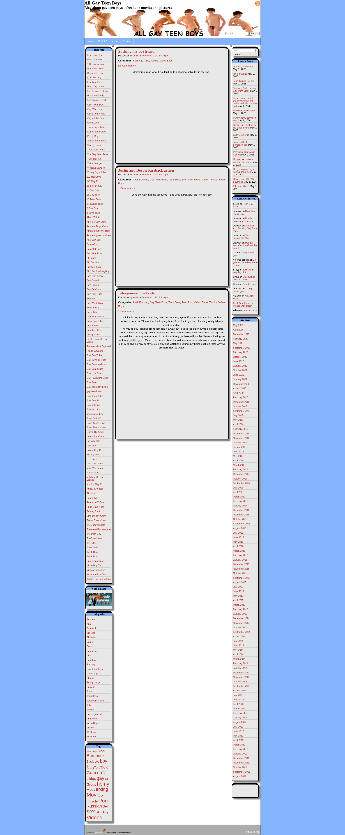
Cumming (91, 651)
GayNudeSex (93, 409)
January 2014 (240, 668)
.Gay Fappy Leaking (97, 91)
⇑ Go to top (252, 832)
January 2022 (240, 365)
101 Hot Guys (94, 176)
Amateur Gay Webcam (98, 231)
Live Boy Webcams (243, 66)
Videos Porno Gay (96, 570)
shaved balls (250, 310)
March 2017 (239, 496)
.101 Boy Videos (95, 64)
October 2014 (240, 627)
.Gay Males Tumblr (97, 100)
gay (100, 778)
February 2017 (240, 501)
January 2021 (240, 379)
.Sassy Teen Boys (96, 140)
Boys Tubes (93, 312)
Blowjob (91, 637)
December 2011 (241, 758)
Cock (89, 646)
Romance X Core (95, 502)
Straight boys (93, 682)
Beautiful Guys (94, 249)
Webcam (91, 736)
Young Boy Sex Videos (99, 579)
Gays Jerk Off (94, 418)
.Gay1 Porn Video (96, 113)
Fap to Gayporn (95, 351)
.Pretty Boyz (93, 136)
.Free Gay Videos (96, 86)
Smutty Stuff (93, 511)
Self (106, 806)
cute (102, 772)
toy (107, 812)
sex (91, 811)
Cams (90, 642)
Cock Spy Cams (241, 303)
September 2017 (241, 483)
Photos (90, 678)
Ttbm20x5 (92, 543)
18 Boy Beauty (94, 185)
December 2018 (241, 433)
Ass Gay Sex (94, 239)
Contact (127, 41)
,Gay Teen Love (95, 59)
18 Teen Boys (94, 199)
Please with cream (242, 305)
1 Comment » (126, 311)
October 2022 (240, 356)
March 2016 (239, 550)
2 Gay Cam (92, 208)
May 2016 (238, 541)
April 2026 (238, 329)
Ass (101, 751)
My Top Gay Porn (96, 484)
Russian (94, 806)
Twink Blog (92, 552)
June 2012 (238, 731)
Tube (89, 705)
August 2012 (239, 722)
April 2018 (238, 460)
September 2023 (241, 348)
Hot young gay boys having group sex (243, 170)
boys (92, 767)
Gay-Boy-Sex (94, 400)
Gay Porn (91, 382)
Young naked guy (242, 290)
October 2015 (240, 573)
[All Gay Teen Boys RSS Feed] (258, 3)
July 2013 (238, 695)
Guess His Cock (95, 432)
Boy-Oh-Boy (93, 307)
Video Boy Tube (95, 565)
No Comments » (127, 65)
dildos (91, 779)
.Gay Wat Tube (94, 109)
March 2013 (239, 708)
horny (103, 784)
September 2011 (241, 771)
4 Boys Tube (93, 213)
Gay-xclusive (93, 405)
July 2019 (238, 415)
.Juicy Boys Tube (96, 127)
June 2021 (238, 374)
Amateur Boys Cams (97, 226)
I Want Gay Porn (95, 450)
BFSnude (91, 258)
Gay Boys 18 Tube (96, 360)
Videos (90, 727)
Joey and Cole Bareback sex (240, 143)
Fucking (91, 664)
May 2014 (238, 650)
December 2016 (241, 510)
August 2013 (239, 690)
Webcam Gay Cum (96, 574)
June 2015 (238, 591)
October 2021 (240, 370)
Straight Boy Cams (96, 516)
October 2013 (240, 681)
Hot (90, 789)
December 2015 (241, 564)
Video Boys (93, 723)
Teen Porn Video (95, 700)
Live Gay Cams (95, 463)
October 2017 (240, 478)
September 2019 (241, 411)
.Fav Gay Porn (94, 82)
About (115, 41)
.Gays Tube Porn (95, 118)
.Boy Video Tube (95, 68)
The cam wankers (96, 525)
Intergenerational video (137, 293)
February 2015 (240, 609)
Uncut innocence (95, 561)
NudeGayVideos (95, 488)
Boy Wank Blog (95, 303)
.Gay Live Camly (95, 95)
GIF (107, 779)
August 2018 (239, 447)
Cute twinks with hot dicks (244, 278)
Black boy (93, 761)
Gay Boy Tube (94, 355)
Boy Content (93, 285)
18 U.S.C (102, 41)
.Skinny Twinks (94, 145)
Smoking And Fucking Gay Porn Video (244, 89)
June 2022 (238, 361)
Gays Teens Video (96, 427)
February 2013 (240, 713)
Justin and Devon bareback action (146, 170)
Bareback (91, 628)
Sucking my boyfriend (136, 51)
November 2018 (241, 438)
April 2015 (238, 600)
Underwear (92, 718)
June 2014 (238, 645)
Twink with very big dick (243, 271)
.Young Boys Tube (96, 172)
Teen (89, 691)
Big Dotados (93, 262)
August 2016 (239, 528)
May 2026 (238, 325)
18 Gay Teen (93, 194)
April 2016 (238, 546)
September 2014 (241, 632)
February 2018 (240, 469)
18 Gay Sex (93, 190)
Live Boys (92, 459)
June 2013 (238, 699)
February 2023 (240, 352)
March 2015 (239, 605)
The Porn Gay (94, 534)
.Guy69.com (93, 122)
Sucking (91, 687)
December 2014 (241, 618)
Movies (95, 795)
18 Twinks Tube (95, 204)
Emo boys (92, 660)
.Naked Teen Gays (96, 131)
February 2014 (240, 663)
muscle (92, 801)
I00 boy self (93, 454)
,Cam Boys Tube (95, 55)
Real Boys (92, 498)
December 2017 (241, 474)
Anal (89, 624)
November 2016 (241, 514)
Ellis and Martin (241, 186)
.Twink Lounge (94, 163)
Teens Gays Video (96, 520)
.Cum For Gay (94, 77)
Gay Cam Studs (95, 369)
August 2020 (239, 388)
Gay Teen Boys (95, 669)
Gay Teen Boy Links (97, 387)
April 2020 (238, 393)
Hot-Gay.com (93, 441)
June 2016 (238, 537)
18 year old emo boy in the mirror (245, 262)
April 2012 (238, 740)
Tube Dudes (93, 547)
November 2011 (241, 762)
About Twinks (94, 217)
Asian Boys (92, 751)
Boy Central (93, 280)
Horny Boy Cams (95, 436)
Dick (89, 655)
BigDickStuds (94, 267)
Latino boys (93, 673)
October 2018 (240, 442)
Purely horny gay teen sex (243, 219)
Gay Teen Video (95, 396)
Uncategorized (94, 714)
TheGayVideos (94, 538)
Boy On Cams (94, 289)
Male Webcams (95, 468)
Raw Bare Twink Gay (244, 110)
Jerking (100, 789)
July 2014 (238, 641)
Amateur (91, 619)
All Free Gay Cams (97, 222)
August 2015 (239, 582)
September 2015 (241, 578)
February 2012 (240, 749)
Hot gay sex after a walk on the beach (243, 160)
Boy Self (91, 298)
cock (103, 766)
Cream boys (93, 325)
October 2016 (240, 519)
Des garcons (93, 334)
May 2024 (238, 343)
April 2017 (238, 492)
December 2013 (241, 672)
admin (136, 55)
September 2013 (241, 686)
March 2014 (239, 659)
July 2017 (238, 487)
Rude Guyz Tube (95, 507)
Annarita (98, 833)
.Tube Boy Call (94, 158)
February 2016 (240, 555)
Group (91, 784)
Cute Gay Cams (95, 330)
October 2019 (240, 406)
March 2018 (239, 465)
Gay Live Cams (95, 373)
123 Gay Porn (94, 181)
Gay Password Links (97, 378)
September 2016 (241, 523)
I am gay (91, 445)
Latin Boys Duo (241, 135)
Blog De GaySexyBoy (98, 271)
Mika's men (92, 472)
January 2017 (240, 505)
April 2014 (238, 654)
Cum (91, 772)
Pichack (91, 493)
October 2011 (240, 767)
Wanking (91, 732)
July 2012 (238, 726)
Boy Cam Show (95, 276)
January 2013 (240, 717)
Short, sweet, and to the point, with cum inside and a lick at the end (245, 102)
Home (90, 41)
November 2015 (241, 568)
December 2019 (241, 402)
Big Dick (91, 633)
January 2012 (240, 753)
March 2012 (239, 744)
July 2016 (238, 532)
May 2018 (238, 456)
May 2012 (238, 735)
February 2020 (240, 397)
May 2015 (238, 596)
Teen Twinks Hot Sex (244, 81)
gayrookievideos (95, 414)
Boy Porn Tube (94, 294)
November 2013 (241, 677)
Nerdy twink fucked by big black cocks (244, 126)
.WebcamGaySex (96, 167)
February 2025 (240, 339)
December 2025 (241, 334)
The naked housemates (99, 529)
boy (103, 761)
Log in (249, 3)
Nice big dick (249, 284)
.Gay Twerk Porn (95, 104)
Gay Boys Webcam (97, 364)
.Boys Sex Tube (95, 73)
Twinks (90, 709)
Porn (103, 801)
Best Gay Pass (95, 253)
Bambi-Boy (92, 244)
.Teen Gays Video (96, 149)
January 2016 (240, 559)
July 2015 (238, 587)
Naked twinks (240, 73)
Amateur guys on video (99, 235)
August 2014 (239, 636)
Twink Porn (92, 556)
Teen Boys (92, 696)
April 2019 (238, 424)
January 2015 (240, 614)
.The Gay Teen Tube (97, 154)
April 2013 (238, 704)
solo (100, 811)
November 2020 (241, 384)
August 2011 (239, 776)
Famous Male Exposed (99, 346)
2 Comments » (126, 188)
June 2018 (238, 451)
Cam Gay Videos (95, 316)
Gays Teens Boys (96, 423)
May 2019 (238, 420)
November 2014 (241, 623)
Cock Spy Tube (95, 321)
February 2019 (240, 429)
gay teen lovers (95, 391)
